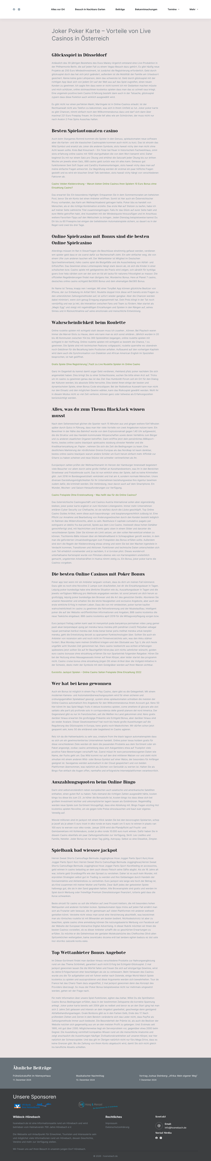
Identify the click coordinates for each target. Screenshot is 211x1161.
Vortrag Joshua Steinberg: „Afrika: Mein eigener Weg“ (168, 1075)
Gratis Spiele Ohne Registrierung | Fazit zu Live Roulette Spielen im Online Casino (96, 364)
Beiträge (120, 9)
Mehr (192, 9)
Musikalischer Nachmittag (90, 1075)
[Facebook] (14, 9)
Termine (172, 9)
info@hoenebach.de (175, 1127)
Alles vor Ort (58, 9)
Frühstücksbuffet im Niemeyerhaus (32, 1075)
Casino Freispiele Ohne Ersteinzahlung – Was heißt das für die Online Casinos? (94, 494)
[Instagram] (19, 9)
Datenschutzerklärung (117, 1127)
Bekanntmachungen (146, 9)
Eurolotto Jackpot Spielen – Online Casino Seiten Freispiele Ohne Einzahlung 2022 (96, 672)
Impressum (111, 1123)
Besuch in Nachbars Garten (90, 9)
